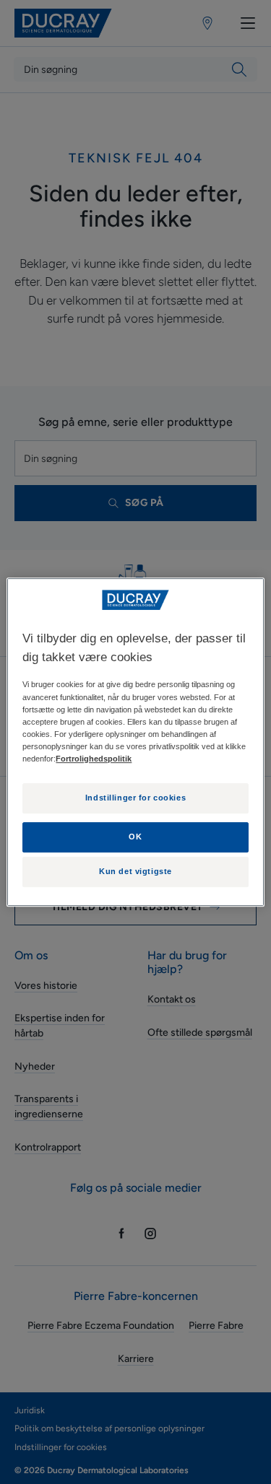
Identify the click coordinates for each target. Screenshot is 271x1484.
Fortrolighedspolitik (94, 758)
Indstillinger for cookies (135, 797)
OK (135, 836)
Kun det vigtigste (135, 871)
